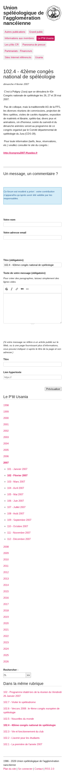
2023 (6, 642)
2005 (6, 449)
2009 (6, 553)
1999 (6, 411)
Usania (39, 57)
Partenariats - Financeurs (18, 51)
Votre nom (9, 219)
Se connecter (25, 768)
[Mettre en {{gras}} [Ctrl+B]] (6, 289)
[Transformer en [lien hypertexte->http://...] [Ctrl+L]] (17, 289)
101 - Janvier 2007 (17, 469)
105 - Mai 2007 (15, 494)
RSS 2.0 (49, 768)
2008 (6, 546)
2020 (6, 623)
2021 (6, 629)
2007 (6, 462)
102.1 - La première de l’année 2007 (22, 744)
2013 (6, 578)
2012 (6, 572)
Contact (38, 768)
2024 (6, 648)
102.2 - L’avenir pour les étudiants (21, 737)
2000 (6, 418)
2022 (6, 636)
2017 (6, 604)
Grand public (36, 31)
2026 (6, 661)
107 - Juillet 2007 (16, 507)
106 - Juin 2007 (15, 500)
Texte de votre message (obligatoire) (24, 273)
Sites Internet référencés (18, 57)
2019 (6, 616)
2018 (6, 610)
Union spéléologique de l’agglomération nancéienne (23, 15)
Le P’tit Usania (46, 38)
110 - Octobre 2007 (17, 526)
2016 (6, 597)
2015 (6, 591)
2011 (5, 565)
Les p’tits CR (12, 44)
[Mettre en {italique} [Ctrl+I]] (11, 289)
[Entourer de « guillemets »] (27, 289)
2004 (6, 443)
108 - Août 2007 (15, 513)
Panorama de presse (33, 44)
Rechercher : (10, 669)
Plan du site (9, 768)
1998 (6, 405)
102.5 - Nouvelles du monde (18, 718)
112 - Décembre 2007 (19, 539)
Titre (6, 359)
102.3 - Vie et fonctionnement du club (23, 731)
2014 (6, 585)
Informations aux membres (19, 38)
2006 (6, 456)
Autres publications (15, 31)
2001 (6, 424)
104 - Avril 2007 (15, 488)
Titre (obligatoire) (13, 260)
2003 (6, 437)
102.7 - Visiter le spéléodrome (19, 702)
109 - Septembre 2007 (19, 519)
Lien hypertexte (12, 372)
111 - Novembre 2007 (18, 532)
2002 (6, 430)
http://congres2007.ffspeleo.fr (20, 152)
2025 (6, 655)
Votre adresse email (14, 232)
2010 (6, 559)
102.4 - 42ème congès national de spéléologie (29, 725)
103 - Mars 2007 (16, 481)
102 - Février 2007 (17, 475)
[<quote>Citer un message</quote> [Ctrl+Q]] (22, 289)
